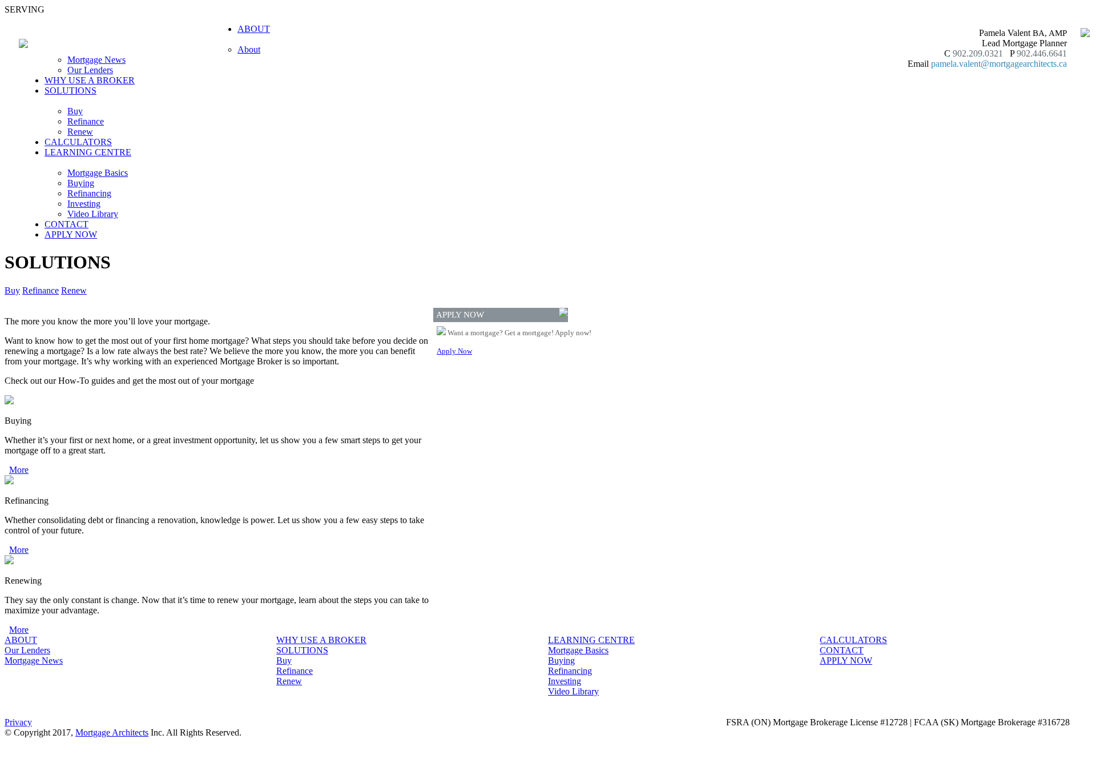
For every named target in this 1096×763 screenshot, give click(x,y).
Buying (80, 183)
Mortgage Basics (97, 173)
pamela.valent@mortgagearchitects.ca (999, 64)
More (19, 470)
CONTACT (66, 224)
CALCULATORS (78, 142)
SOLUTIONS (302, 650)
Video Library (92, 214)
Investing (83, 203)
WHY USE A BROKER (90, 80)
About (248, 49)
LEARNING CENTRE (591, 640)
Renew (80, 131)
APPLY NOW (71, 234)
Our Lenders (90, 70)
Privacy (18, 722)
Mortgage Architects (111, 732)
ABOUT (21, 640)
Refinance (85, 121)
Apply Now (454, 351)
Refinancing (89, 193)
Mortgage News (96, 60)
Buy (75, 111)
